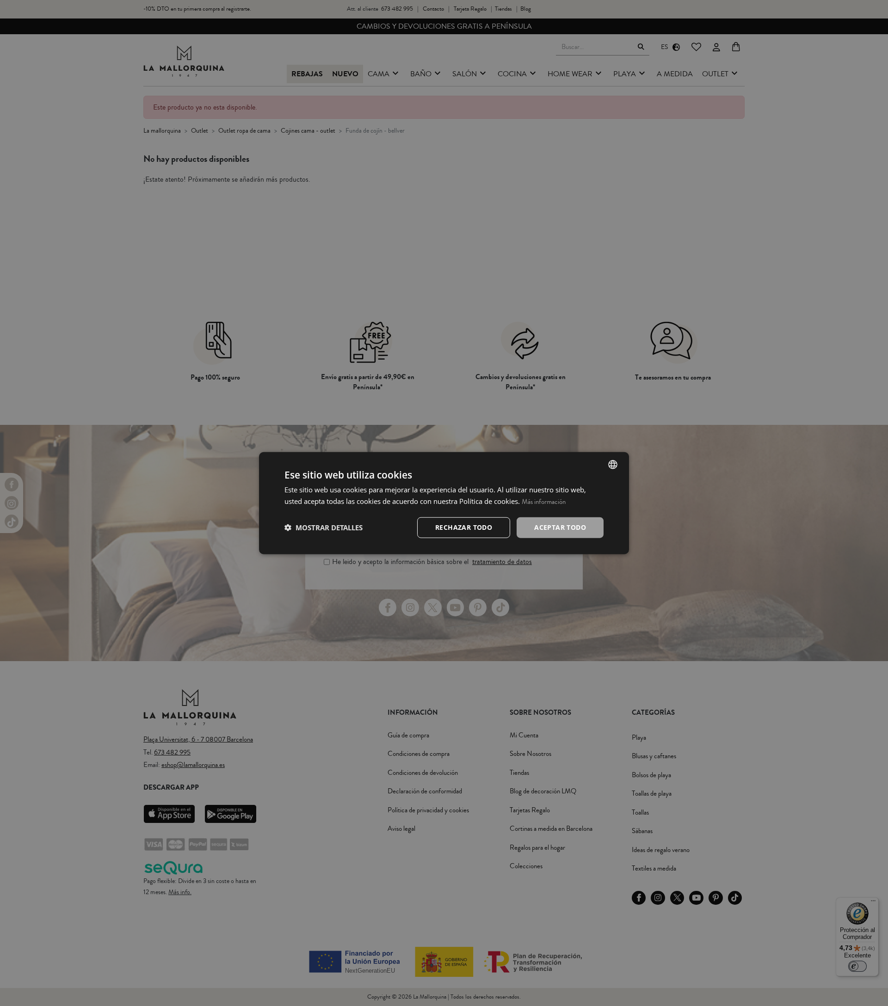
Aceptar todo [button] (560, 527)
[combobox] (612, 464)
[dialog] (444, 503)
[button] (323, 527)
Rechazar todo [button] (463, 527)
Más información (544, 502)
